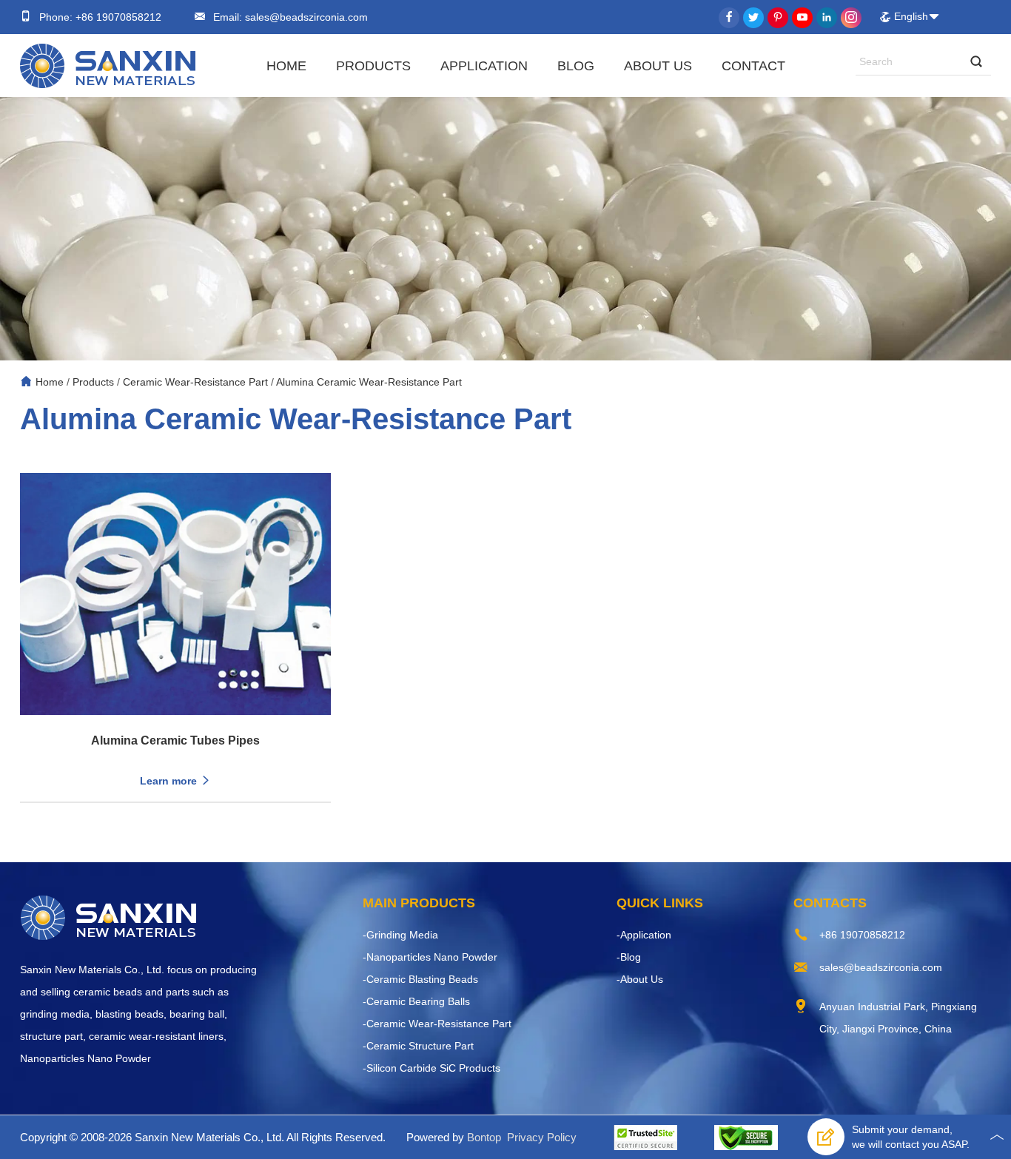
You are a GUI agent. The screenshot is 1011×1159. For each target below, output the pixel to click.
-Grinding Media (400, 935)
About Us (658, 65)
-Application (644, 935)
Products (373, 65)
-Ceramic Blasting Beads (420, 979)
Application (484, 65)
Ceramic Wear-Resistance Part (195, 382)
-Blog (629, 957)
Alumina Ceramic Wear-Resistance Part (369, 382)
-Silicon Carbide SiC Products (431, 1068)
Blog (575, 65)
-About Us (640, 979)
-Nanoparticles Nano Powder (430, 957)
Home (286, 65)
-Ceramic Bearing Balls (416, 1001)
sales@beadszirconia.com (305, 17)
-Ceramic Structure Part (418, 1046)
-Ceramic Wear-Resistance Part (437, 1023)
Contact (753, 65)
